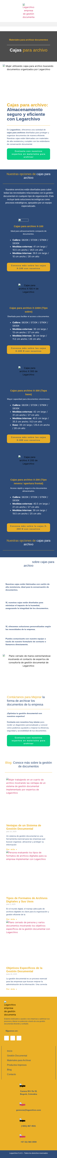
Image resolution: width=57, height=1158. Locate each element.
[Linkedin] (19, 1038)
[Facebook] (6, 1038)
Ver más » (11, 849)
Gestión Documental (17, 1055)
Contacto (11, 1074)
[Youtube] (12, 1038)
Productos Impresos (17, 1065)
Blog (9, 1069)
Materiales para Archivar (19, 1060)
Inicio (9, 1051)
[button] (28, 24)
